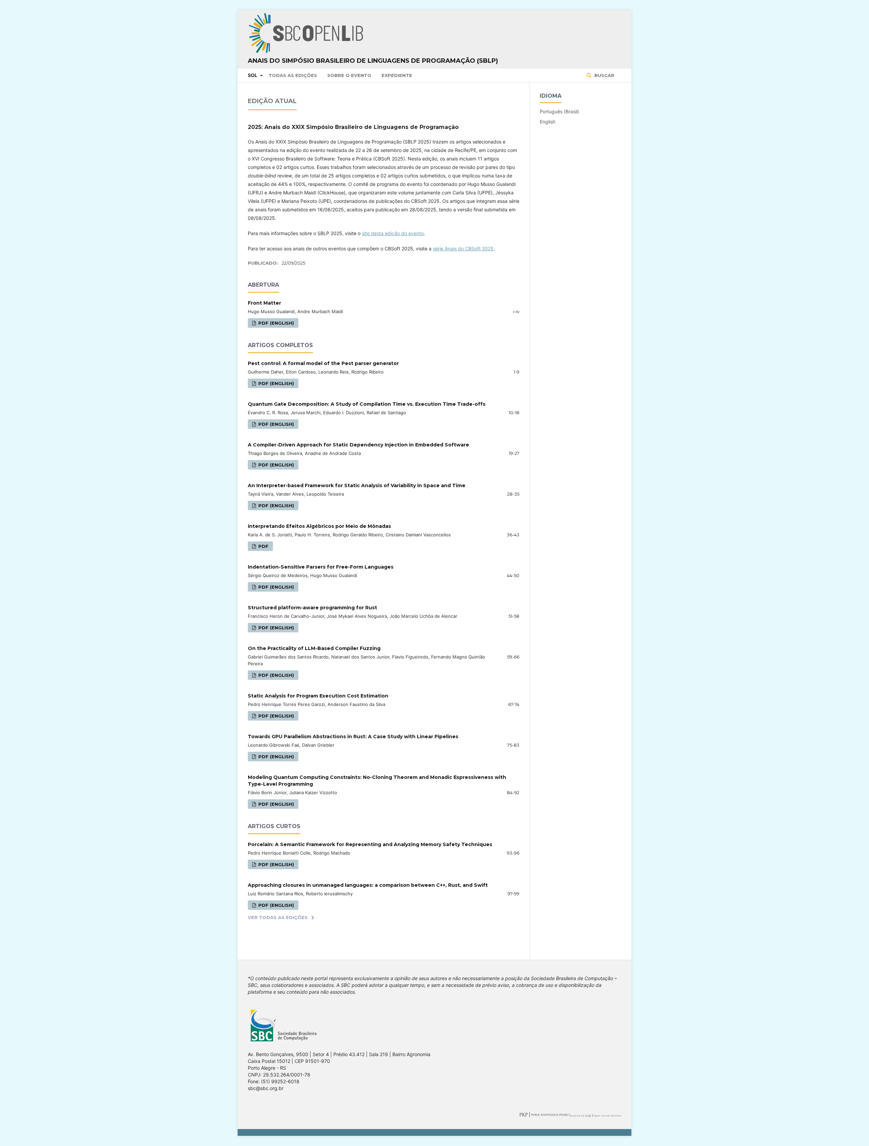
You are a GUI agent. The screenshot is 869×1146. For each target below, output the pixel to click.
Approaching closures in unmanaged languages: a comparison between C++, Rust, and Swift (368, 885)
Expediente (397, 75)
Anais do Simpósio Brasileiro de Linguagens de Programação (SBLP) (373, 60)
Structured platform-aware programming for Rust (312, 608)
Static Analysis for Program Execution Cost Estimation (318, 696)
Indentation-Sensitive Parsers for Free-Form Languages (320, 567)
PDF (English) (275, 323)
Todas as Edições (293, 75)
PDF (263, 546)
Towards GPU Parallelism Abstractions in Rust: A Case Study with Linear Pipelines (353, 736)
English (547, 122)
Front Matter (264, 303)
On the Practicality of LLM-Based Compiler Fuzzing (314, 648)
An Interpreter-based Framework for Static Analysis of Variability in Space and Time (356, 485)
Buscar (603, 75)
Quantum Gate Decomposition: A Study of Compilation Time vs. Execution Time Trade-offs (366, 404)
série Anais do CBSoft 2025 (463, 248)
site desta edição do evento (393, 233)
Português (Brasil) (559, 111)
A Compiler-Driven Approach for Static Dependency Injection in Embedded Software (358, 445)
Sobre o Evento (349, 75)
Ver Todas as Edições (278, 917)
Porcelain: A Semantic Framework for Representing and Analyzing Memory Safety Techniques (370, 844)
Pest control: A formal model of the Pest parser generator (323, 363)
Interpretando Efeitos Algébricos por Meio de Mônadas (319, 526)
